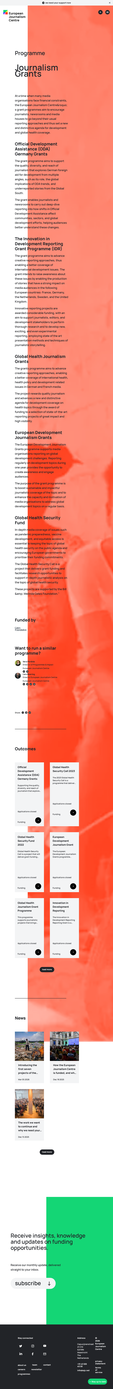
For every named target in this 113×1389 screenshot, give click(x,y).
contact (47, 1365)
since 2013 (95, 707)
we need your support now (58, 3)
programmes (24, 1374)
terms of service (98, 1369)
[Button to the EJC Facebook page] (33, 1354)
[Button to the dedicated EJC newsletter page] (45, 1354)
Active (97, 700)
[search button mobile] (100, 12)
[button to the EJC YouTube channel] (45, 1346)
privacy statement (98, 1362)
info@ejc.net (83, 1370)
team (34, 1365)
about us (22, 1365)
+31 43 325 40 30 (82, 1365)
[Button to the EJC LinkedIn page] (21, 1354)
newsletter (36, 1369)
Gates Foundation (96, 677)
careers (21, 1369)
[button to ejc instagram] (33, 1346)
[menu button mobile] (107, 12)
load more (47, 969)
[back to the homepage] (5, 12)
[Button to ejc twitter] (21, 1346)
